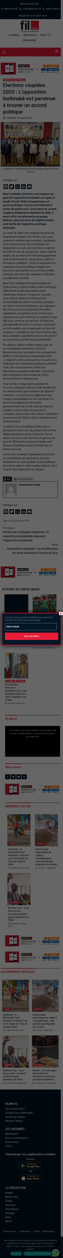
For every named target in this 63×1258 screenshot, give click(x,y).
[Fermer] (61, 613)
